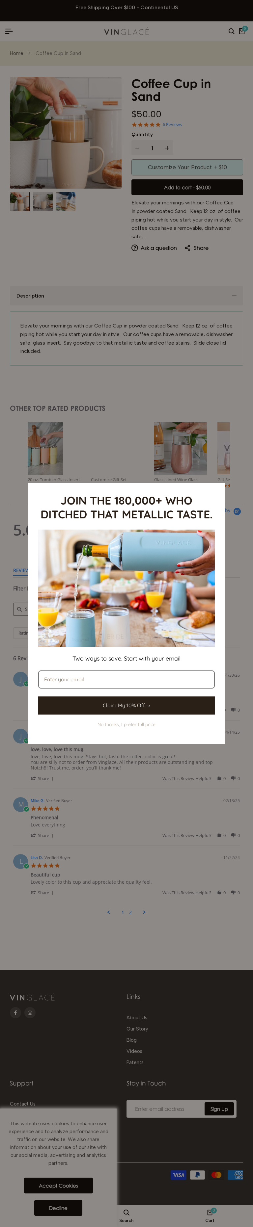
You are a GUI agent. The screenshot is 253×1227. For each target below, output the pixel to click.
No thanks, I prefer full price (126, 724)
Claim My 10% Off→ (126, 705)
